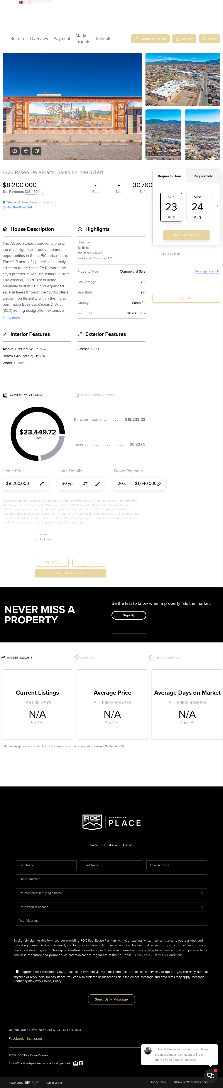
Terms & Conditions (168, 955)
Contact (128, 845)
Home (94, 845)
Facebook (16, 1038)
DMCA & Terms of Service (187, 1082)
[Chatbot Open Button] (211, 1076)
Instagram (34, 1038)
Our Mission (110, 845)
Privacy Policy (142, 955)
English (28, 2)
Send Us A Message (111, 999)
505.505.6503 (72, 1030)
